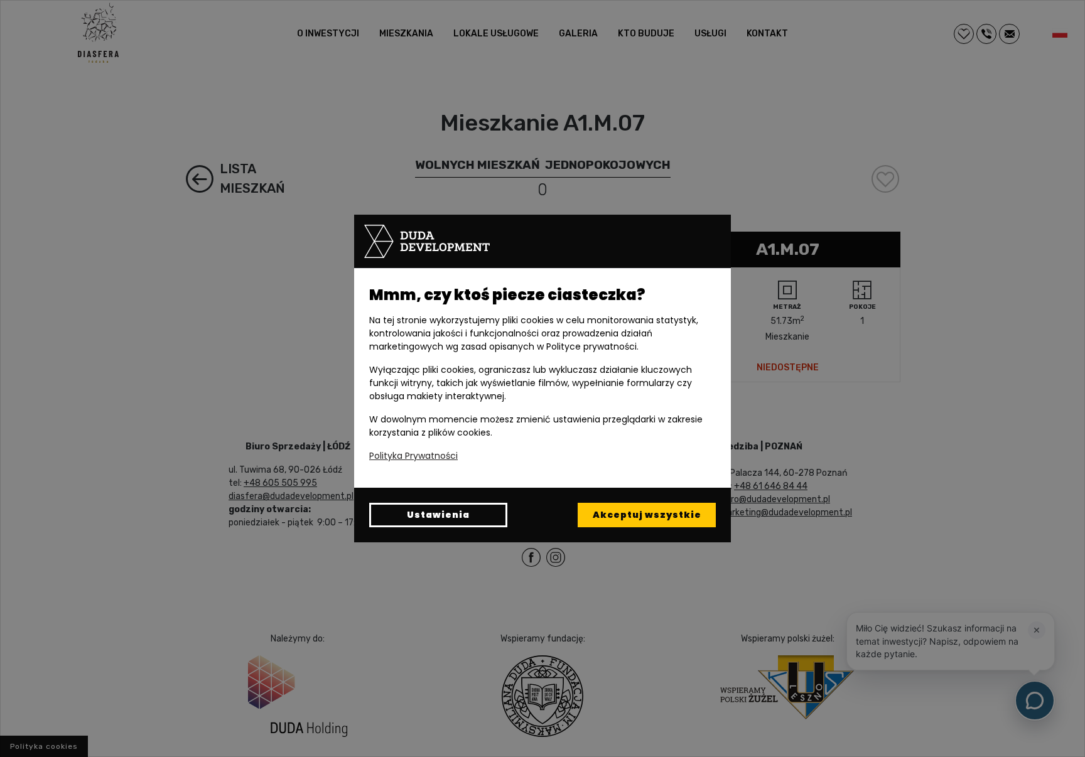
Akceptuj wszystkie (647, 514)
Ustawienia (438, 514)
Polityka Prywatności (413, 455)
